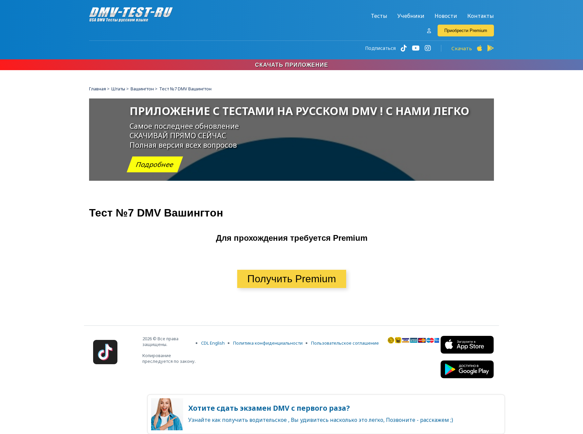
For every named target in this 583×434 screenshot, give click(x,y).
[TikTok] (404, 48)
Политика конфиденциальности (268, 343)
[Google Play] (490, 48)
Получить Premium (291, 278)
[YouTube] (416, 48)
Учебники (410, 16)
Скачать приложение (291, 65)
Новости (446, 16)
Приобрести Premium (465, 30)
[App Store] (479, 48)
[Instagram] (428, 48)
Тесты (379, 16)
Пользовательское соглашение (345, 343)
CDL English (213, 343)
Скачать (461, 48)
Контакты (480, 16)
